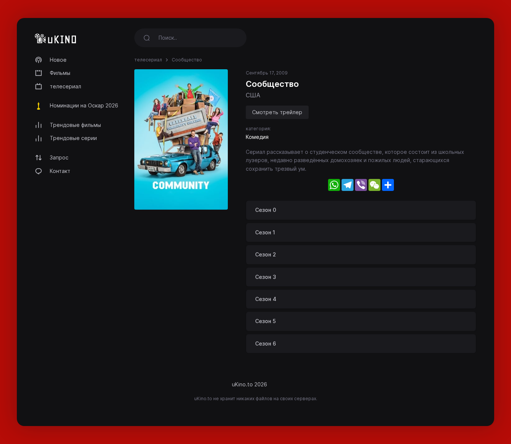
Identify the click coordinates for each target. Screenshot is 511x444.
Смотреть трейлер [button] (277, 112)
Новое (58, 60)
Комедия (257, 137)
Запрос (59, 157)
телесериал (65, 86)
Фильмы (60, 73)
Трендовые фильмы (75, 125)
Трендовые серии (73, 138)
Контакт (60, 171)
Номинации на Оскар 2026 (84, 105)
